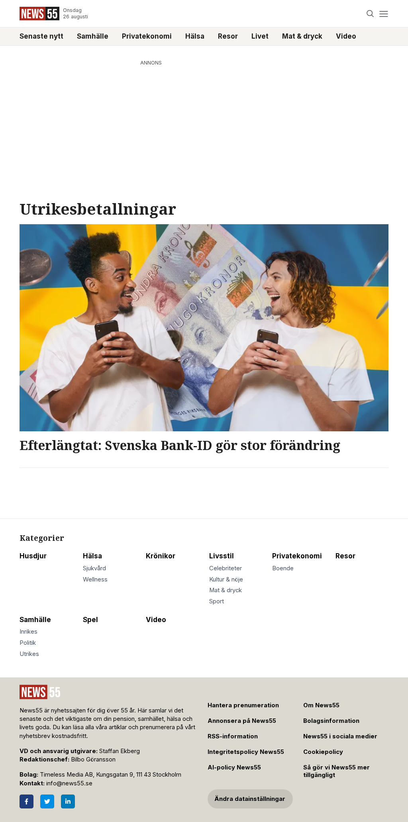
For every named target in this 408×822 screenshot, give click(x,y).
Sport (216, 601)
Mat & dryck (302, 36)
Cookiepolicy (323, 751)
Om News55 (321, 705)
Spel (90, 620)
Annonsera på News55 (242, 720)
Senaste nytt (41, 36)
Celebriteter (225, 568)
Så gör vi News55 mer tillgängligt (336, 771)
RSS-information (233, 736)
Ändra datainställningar (249, 798)
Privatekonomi (147, 36)
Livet (260, 36)
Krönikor (160, 556)
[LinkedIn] (68, 801)
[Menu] (383, 14)
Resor (228, 36)
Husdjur (33, 556)
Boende (283, 568)
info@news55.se (69, 783)
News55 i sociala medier (340, 736)
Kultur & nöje (226, 579)
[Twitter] (47, 801)
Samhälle (92, 36)
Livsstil (221, 556)
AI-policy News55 (234, 767)
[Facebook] (26, 801)
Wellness (95, 579)
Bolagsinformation (331, 720)
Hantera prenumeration (243, 705)
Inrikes (28, 631)
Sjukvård (94, 568)
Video (346, 36)
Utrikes (29, 654)
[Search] (370, 14)
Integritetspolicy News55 (246, 751)
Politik (28, 642)
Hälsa (194, 36)
